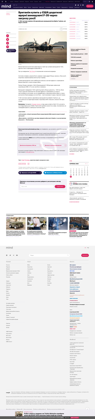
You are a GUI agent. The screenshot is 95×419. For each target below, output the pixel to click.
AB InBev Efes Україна (74, 351)
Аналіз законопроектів (75, 302)
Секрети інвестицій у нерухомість (74, 321)
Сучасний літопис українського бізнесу (77, 296)
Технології (76, 7)
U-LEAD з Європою (74, 283)
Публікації (16, 1)
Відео (7, 291)
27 (79, 174)
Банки (54, 7)
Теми (7, 299)
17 (70, 172)
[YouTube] (83, 5)
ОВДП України (72, 18)
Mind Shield (8, 337)
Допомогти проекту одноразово (53, 145)
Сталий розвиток (74, 300)
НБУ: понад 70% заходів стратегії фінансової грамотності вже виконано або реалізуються (78, 138)
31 (70, 176)
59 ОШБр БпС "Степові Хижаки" (77, 349)
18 (73, 172)
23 (87, 172)
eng (88, 247)
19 (76, 172)
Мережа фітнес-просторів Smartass (75, 372)
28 (81, 174)
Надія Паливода (25, 160)
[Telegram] (80, 5)
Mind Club (48, 1)
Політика (8, 14)
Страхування (48, 7)
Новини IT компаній (10, 317)
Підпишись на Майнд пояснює (54, 172)
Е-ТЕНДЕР (72, 363)
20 (79, 172)
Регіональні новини (18, 7)
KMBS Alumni (71, 1)
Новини (11, 1)
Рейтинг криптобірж (76, 60)
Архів (40, 1)
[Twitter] (78, 5)
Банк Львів (72, 361)
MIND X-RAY (73, 328)
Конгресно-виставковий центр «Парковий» (76, 368)
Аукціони (36, 1)
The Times (32, 71)
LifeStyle (71, 7)
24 (70, 174)
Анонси (31, 1)
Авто (28, 283)
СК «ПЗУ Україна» (73, 374)
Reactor (8, 339)
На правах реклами (10, 303)
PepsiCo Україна (73, 355)
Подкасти (27, 1)
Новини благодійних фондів (12, 319)
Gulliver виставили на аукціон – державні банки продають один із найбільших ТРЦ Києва (78, 92)
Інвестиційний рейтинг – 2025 (79, 54)
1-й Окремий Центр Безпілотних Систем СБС (77, 347)
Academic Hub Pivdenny (75, 353)
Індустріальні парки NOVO (75, 365)
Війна (25, 7)
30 (87, 174)
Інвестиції (41, 7)
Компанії (8, 325)
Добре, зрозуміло (74, 417)
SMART (73, 326)
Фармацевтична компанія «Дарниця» (75, 379)
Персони (8, 323)
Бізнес (29, 7)
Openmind (22, 1)
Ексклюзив (8, 313)
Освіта (58, 7)
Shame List (72, 293)
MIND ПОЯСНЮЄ (74, 298)
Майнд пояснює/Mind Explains (13, 311)
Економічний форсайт (75, 291)
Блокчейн (49, 283)
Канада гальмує (36, 104)
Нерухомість (64, 7)
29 (84, 174)
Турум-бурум (72, 376)
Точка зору (8, 309)
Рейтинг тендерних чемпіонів (79, 71)
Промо (7, 315)
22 (84, 172)
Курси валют (9, 333)
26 (76, 174)
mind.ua (52, 396)
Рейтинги (8, 287)
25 (73, 174)
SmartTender (72, 357)
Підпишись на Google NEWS (29, 172)
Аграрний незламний (77, 68)
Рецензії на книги (73, 306)
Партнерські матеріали (11, 307)
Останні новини (73, 87)
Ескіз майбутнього (74, 289)
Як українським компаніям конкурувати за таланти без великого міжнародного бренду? (36, 232)
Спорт (48, 285)
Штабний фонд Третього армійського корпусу (75, 385)
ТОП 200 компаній (76, 57)
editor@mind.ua (30, 152)
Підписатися (90, 6)
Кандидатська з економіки (75, 330)
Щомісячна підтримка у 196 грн (28, 145)
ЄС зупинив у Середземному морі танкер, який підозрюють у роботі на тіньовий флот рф (78, 144)
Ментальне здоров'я (74, 285)
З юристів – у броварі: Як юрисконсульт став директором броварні (77, 193)
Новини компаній (10, 305)
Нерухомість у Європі (75, 287)
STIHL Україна (73, 359)
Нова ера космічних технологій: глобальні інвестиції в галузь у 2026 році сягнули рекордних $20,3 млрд (79, 131)
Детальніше (67, 417)
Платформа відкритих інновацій (77, 304)
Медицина (29, 285)
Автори (7, 327)
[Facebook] (75, 5)
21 (81, 172)
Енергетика (35, 7)
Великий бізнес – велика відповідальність (75, 324)
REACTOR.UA (77, 1)
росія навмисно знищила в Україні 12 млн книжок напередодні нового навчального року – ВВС (78, 150)
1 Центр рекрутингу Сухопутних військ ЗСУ (77, 343)
